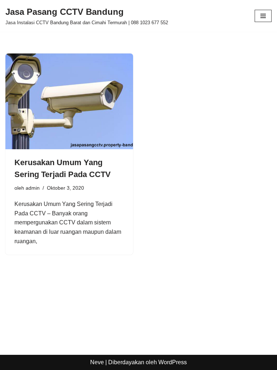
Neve (97, 362)
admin (33, 188)
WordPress (172, 362)
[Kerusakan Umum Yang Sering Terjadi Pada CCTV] (69, 101)
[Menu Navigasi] (263, 16)
